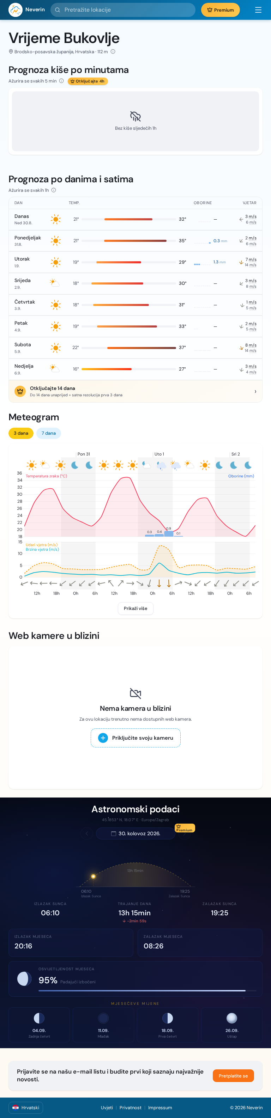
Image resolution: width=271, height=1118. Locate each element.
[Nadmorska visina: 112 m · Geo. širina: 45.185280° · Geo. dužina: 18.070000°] (113, 51)
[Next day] (184, 833)
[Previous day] (86, 833)
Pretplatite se (233, 1076)
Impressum (160, 1108)
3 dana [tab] (21, 433)
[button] (255, 10)
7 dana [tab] (49, 433)
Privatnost (130, 1108)
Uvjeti (107, 1108)
